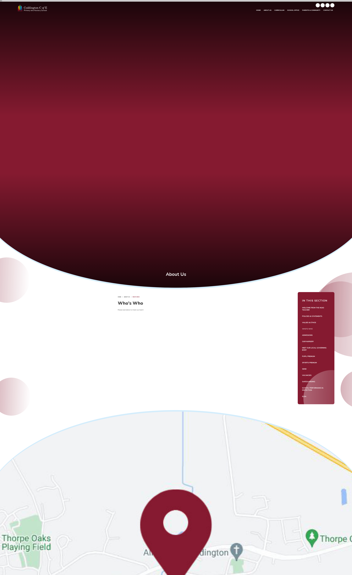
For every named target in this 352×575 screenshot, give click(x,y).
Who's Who (136, 297)
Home (119, 297)
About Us (127, 297)
